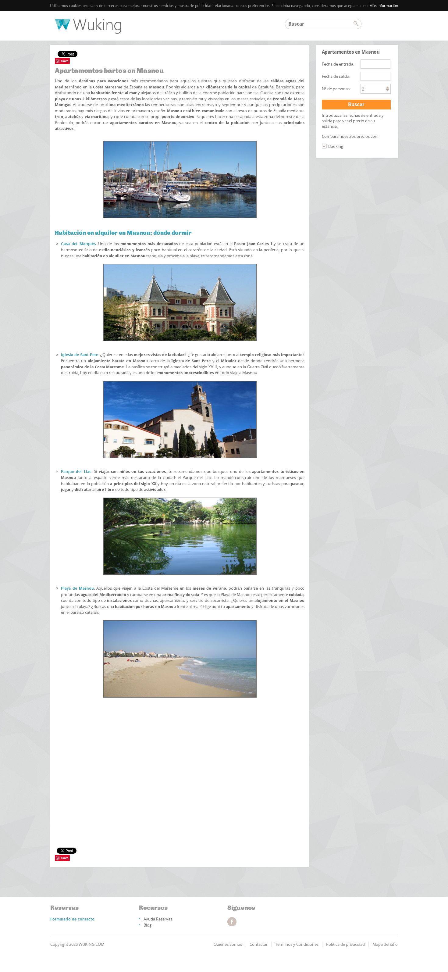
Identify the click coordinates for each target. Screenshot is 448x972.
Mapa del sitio (385, 944)
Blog (147, 925)
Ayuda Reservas (158, 919)
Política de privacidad (345, 944)
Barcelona (285, 87)
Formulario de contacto (72, 919)
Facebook (231, 921)
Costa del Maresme (160, 588)
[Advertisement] (179, 734)
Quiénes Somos (228, 944)
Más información (383, 5)
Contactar (259, 944)
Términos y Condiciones (296, 944)
